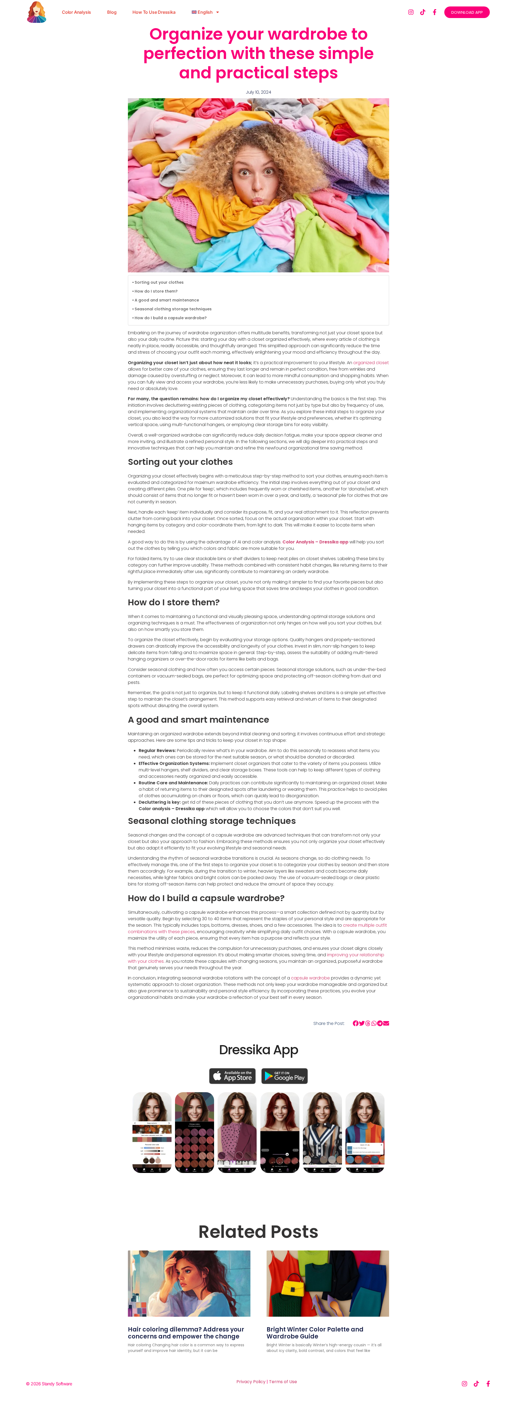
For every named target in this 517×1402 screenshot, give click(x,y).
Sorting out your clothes (160, 282)
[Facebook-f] (435, 12)
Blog (111, 12)
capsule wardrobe (310, 978)
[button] (356, 1023)
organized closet (371, 363)
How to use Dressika (153, 12)
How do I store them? (156, 291)
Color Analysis (76, 12)
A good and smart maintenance (167, 300)
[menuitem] (206, 12)
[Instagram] (411, 12)
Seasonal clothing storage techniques (173, 309)
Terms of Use (283, 1382)
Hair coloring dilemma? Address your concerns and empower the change (186, 1333)
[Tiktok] (423, 12)
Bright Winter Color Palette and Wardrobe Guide (315, 1333)
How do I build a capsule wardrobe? (171, 318)
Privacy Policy (251, 1382)
